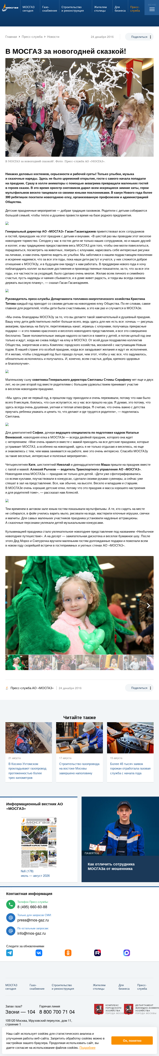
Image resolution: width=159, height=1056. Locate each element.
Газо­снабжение (37, 986)
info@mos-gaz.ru (31, 933)
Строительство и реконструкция (63, 986)
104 (31, 1011)
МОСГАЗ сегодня (11, 986)
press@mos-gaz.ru (33, 919)
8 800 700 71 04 (57, 1011)
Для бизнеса (124, 986)
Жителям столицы (99, 986)
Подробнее (87, 1047)
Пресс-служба (142, 986)
